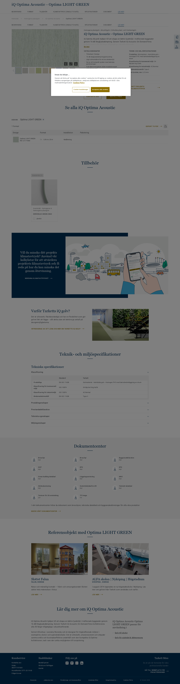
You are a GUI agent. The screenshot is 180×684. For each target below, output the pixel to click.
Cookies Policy (78, 83)
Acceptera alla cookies (100, 89)
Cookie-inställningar (81, 89)
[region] (91, 82)
